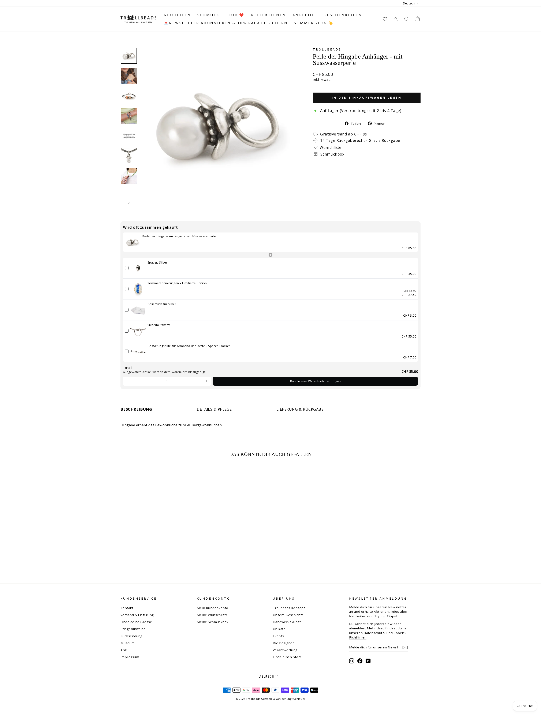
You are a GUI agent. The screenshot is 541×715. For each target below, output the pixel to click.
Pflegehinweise (132, 629)
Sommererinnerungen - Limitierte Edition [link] (177, 283)
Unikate (279, 629)
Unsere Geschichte (288, 615)
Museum (127, 643)
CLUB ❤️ (235, 14)
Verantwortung (285, 650)
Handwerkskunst (287, 622)
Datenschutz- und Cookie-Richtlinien (377, 635)
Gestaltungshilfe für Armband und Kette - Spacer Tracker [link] (189, 346)
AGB (123, 650)
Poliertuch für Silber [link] (162, 304)
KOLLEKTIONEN (268, 14)
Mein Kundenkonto (212, 608)
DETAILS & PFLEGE (214, 409)
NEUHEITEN (177, 14)
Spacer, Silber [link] (157, 262)
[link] (133, 242)
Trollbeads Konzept (289, 608)
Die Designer (283, 643)
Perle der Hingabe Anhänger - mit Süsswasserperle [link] (179, 236)
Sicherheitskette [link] (159, 325)
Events (278, 636)
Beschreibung (136, 409)
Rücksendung (131, 636)
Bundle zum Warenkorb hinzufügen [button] (315, 381)
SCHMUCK (208, 14)
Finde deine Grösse (136, 622)
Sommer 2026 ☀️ (313, 23)
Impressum (129, 657)
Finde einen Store (287, 657)
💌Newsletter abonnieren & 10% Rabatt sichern (226, 23)
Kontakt (126, 608)
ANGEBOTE (304, 14)
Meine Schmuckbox (212, 622)
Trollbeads (327, 49)
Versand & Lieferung (137, 615)
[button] (127, 381)
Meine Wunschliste (212, 615)
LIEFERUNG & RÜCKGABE (299, 409)
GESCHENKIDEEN (343, 14)
